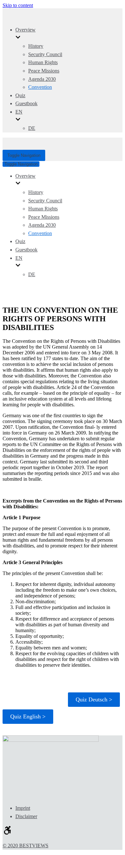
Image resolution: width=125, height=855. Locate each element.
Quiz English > (28, 716)
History (35, 46)
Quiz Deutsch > (94, 699)
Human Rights (43, 62)
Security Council (45, 54)
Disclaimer (26, 816)
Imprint (22, 808)
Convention (40, 87)
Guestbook (26, 103)
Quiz (20, 95)
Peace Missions (43, 70)
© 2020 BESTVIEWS (25, 845)
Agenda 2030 (42, 79)
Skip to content (18, 5)
